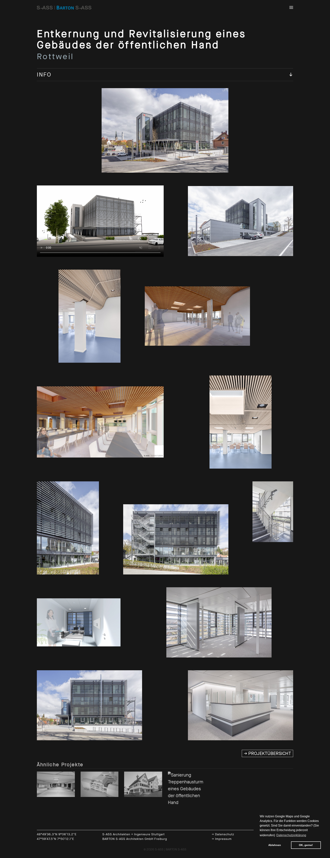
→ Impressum (222, 839)
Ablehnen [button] (274, 845)
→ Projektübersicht (267, 753)
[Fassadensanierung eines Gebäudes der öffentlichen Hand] (100, 784)
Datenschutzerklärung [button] (291, 835)
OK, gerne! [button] (306, 845)
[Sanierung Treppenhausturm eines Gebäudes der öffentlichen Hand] (187, 788)
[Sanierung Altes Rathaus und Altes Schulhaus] (143, 784)
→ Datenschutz (223, 834)
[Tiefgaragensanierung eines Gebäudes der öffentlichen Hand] (56, 784)
